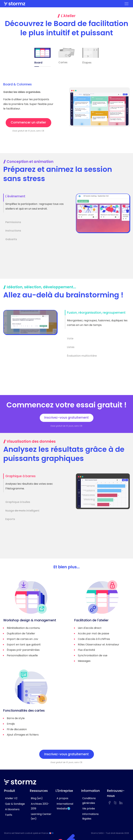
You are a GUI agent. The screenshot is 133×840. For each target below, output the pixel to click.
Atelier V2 (11, 798)
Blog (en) (37, 798)
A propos (62, 798)
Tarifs (8, 815)
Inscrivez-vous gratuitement (66, 417)
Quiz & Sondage (15, 804)
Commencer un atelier (28, 122)
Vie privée (88, 808)
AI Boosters (12, 809)
